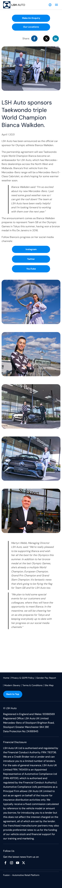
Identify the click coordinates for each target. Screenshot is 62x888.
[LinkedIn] (55, 38)
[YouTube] (17, 863)
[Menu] (56, 5)
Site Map (49, 685)
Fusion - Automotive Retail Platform (21, 875)
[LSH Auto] (14, 4)
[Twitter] (23, 863)
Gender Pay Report (46, 677)
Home (6, 677)
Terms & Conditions (32, 685)
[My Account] (50, 4)
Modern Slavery (12, 685)
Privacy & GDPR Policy (22, 677)
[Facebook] (5, 863)
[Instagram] (11, 863)
